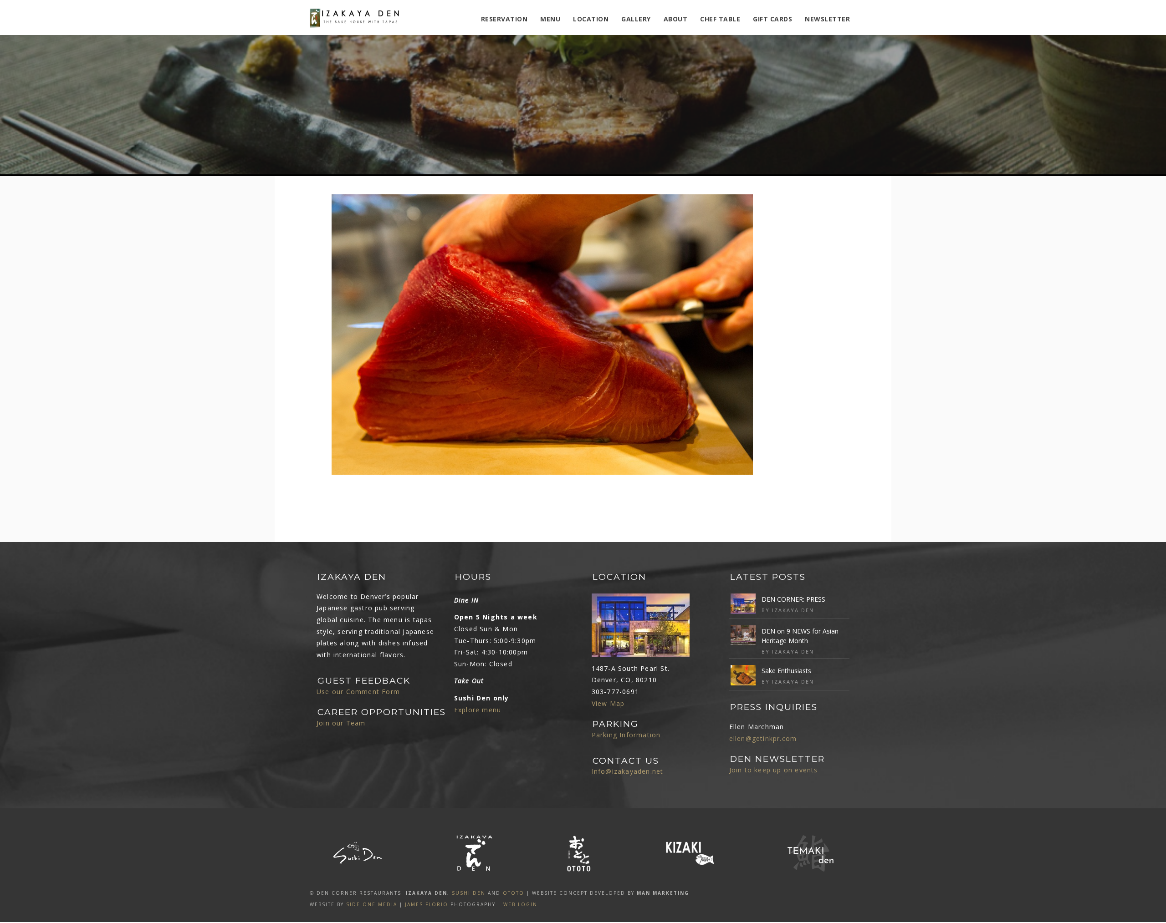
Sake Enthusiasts (786, 670)
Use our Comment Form (358, 691)
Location (591, 19)
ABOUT (676, 19)
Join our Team (341, 723)
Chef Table (720, 19)
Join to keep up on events (773, 770)
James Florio (426, 904)
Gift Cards (772, 19)
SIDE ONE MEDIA (371, 904)
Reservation (504, 19)
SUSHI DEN (469, 893)
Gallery (636, 19)
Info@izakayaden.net (628, 771)
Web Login (520, 904)
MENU (550, 19)
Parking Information (626, 734)
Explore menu (477, 709)
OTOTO (513, 893)
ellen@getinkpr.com (763, 738)
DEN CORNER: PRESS (793, 599)
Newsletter (827, 19)
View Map (608, 703)
